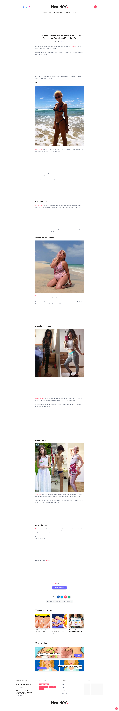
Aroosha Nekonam (39, 398)
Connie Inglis (38, 494)
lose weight (73, 46)
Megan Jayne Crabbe (40, 296)
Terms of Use (64, 693)
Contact (63, 687)
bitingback (48, 560)
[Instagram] (29, 7)
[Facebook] (23, 7)
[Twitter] (26, 7)
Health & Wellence (47, 12)
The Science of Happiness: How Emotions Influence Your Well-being (76, 631)
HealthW (59, 7)
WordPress (62, 707)
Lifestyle (74, 12)
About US (64, 684)
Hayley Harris (38, 149)
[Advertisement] (37, 22)
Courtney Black (38, 205)
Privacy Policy (64, 690)
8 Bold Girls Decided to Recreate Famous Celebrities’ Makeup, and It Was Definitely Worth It (24, 692)
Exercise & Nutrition (58, 12)
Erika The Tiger (38, 528)
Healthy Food (67, 12)
